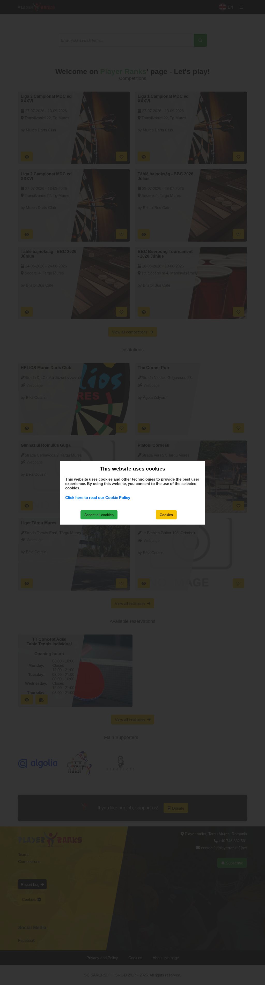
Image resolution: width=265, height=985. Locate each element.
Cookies (166, 515)
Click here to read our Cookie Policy (97, 497)
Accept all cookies (99, 515)
